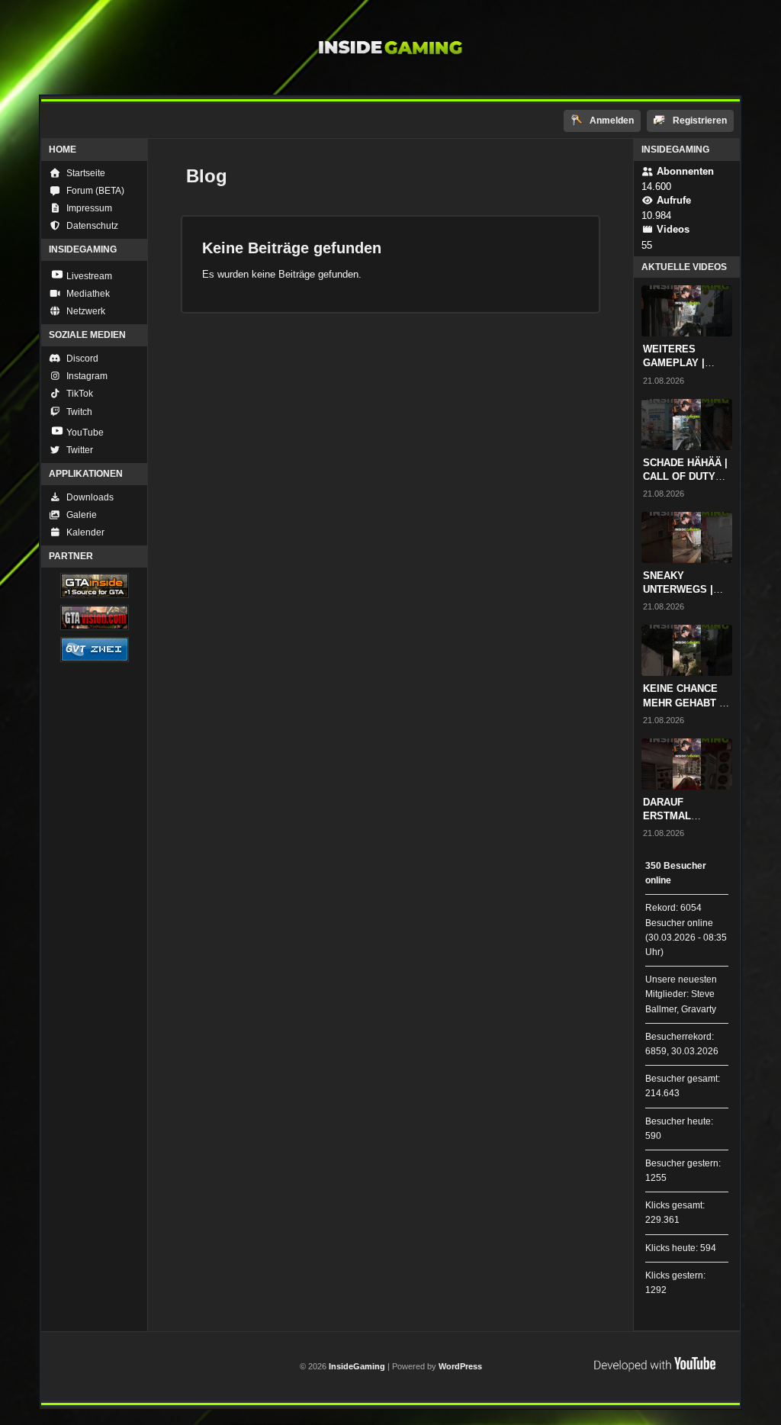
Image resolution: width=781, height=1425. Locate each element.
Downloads (89, 497)
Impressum (88, 208)
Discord (81, 358)
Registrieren (698, 120)
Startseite (84, 173)
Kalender (84, 532)
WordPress (460, 1366)
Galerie (80, 515)
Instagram (86, 376)
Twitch (78, 412)
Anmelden (610, 120)
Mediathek (87, 293)
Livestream (88, 276)
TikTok (78, 393)
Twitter (78, 450)
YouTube (84, 432)
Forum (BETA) (94, 190)
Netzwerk (84, 311)
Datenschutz (91, 225)
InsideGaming (358, 1366)
